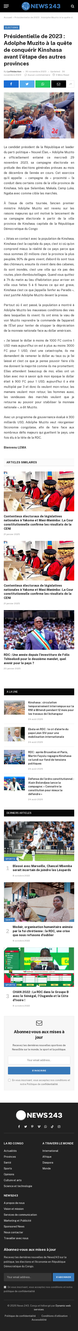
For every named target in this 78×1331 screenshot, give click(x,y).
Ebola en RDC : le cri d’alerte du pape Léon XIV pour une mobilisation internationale (48, 733)
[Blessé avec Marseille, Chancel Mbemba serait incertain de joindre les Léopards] (39, 841)
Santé (9, 920)
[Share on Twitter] (27, 84)
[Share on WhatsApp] (42, 84)
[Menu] (6, 6)
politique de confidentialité (19, 1291)
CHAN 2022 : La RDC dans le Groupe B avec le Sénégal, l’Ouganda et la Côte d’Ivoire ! (41, 996)
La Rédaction (14, 71)
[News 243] (40, 6)
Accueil (8, 17)
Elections (11, 27)
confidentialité (49, 1084)
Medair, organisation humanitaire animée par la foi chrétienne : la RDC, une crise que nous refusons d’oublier (43, 931)
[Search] (72, 6)
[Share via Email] (58, 84)
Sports (10, 859)
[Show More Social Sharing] (70, 84)
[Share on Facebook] (11, 84)
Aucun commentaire (39, 75)
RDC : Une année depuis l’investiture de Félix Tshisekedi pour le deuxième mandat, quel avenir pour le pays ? (36, 659)
